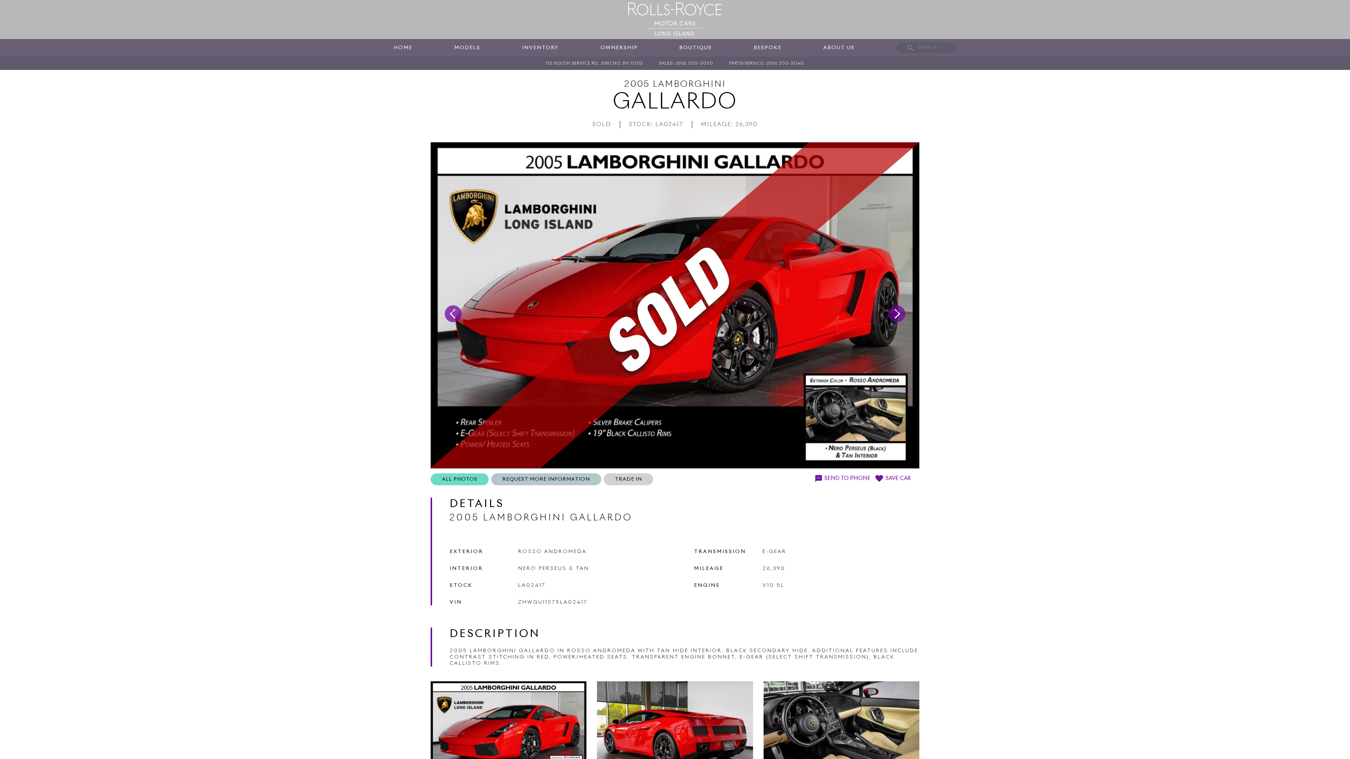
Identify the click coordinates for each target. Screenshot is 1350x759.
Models (467, 47)
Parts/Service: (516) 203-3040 (766, 63)
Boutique (695, 47)
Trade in (628, 479)
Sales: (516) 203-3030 (686, 63)
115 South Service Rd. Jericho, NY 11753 (594, 63)
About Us (839, 47)
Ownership (619, 47)
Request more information (546, 479)
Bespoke (768, 47)
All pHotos (459, 479)
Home (403, 47)
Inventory (540, 47)
